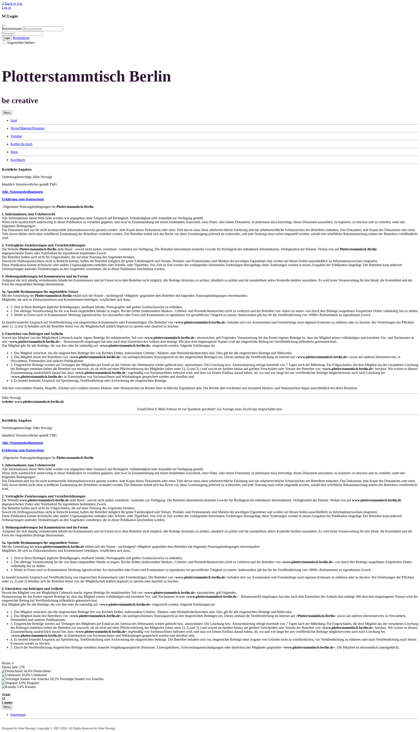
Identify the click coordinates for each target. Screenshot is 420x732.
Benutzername (12, 28)
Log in (6, 7)
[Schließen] (3, 25)
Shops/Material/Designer (27, 128)
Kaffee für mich (21, 144)
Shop (14, 152)
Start (13, 120)
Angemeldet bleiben (20, 42)
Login (7, 38)
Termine (16, 136)
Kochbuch (17, 160)
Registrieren (21, 38)
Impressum (18, 714)
